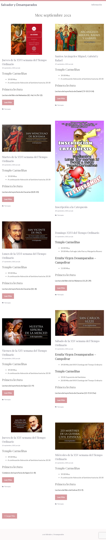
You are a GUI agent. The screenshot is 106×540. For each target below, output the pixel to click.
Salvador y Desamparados (19, 5)
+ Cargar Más (9, 516)
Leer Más (8, 102)
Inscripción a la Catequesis (71, 207)
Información (96, 4)
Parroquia (7, 109)
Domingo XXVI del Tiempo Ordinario (77, 233)
